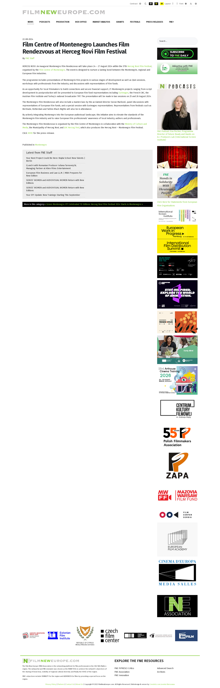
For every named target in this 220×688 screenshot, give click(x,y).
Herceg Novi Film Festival (139, 66)
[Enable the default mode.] (140, 3)
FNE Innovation (121, 675)
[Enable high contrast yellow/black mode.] (162, 3)
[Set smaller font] (186, 3)
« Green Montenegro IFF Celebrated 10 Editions (67, 204)
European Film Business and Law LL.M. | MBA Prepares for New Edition (54, 174)
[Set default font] (191, 3)
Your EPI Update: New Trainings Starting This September (53, 195)
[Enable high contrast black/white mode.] (151, 3)
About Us (79, 684)
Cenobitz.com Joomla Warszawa (162, 684)
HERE (30, 133)
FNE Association (121, 672)
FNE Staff (29, 58)
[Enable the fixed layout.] (172, 3)
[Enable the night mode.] (145, 3)
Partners (61, 684)
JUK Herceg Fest (71, 127)
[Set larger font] (196, 3)
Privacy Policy (50, 684)
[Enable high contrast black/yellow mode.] (156, 3)
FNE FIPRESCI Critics (124, 668)
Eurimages (124, 92)
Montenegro (41, 145)
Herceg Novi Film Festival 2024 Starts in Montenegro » (117, 204)
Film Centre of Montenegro (52, 70)
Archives (161, 672)
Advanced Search (165, 668)
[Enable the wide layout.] (177, 3)
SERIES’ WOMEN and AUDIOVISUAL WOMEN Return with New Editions (55, 181)
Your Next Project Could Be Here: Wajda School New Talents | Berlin (55, 159)
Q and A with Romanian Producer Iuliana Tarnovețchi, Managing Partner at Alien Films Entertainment (51, 167)
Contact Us (70, 684)
